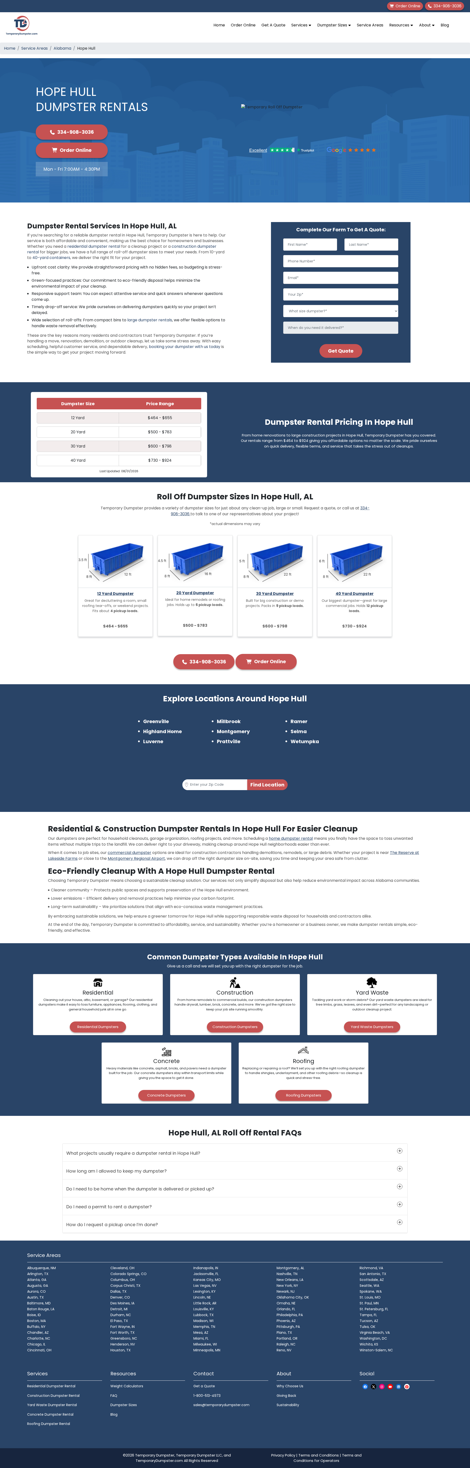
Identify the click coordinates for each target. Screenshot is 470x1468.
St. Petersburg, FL (374, 1309)
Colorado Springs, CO (128, 1273)
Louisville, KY (203, 1309)
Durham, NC (120, 1314)
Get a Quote (204, 1386)
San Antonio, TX (373, 1273)
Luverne (153, 741)
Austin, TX (35, 1297)
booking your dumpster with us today (184, 346)
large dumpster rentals (149, 320)
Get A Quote (273, 25)
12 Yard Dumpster (115, 593)
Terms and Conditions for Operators (328, 1458)
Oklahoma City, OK (293, 1297)
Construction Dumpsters (235, 1026)
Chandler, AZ (38, 1332)
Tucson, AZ (369, 1320)
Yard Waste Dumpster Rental (52, 1404)
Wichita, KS (369, 1344)
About (425, 25)
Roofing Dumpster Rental (48, 1423)
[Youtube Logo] (390, 1386)
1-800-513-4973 (207, 1395)
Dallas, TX (118, 1291)
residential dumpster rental (93, 246)
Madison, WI (203, 1320)
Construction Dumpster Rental (53, 1395)
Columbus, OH (122, 1279)
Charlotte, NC (38, 1338)
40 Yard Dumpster (355, 593)
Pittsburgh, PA (288, 1326)
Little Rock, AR (204, 1303)
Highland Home (162, 731)
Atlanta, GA (36, 1279)
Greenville (156, 721)
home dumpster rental (291, 838)
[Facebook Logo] (365, 1386)
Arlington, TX (37, 1273)
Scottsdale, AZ (372, 1279)
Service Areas (370, 25)
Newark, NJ (285, 1291)
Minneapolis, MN (206, 1350)
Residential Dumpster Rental (51, 1386)
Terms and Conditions (318, 1455)
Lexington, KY (204, 1291)
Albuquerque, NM (41, 1268)
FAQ (113, 1395)
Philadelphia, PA (290, 1314)
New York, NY (287, 1285)
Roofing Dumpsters (303, 1095)
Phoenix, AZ (286, 1320)
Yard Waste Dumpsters (372, 1026)
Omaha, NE (286, 1303)
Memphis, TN (204, 1326)
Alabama (62, 48)
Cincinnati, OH (39, 1350)
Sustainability (288, 1404)
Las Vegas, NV (204, 1285)
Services (299, 25)
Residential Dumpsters (97, 1026)
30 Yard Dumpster (275, 593)
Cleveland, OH (122, 1268)
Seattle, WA (369, 1285)
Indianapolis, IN (205, 1268)
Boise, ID (34, 1314)
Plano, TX (284, 1332)
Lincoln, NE (202, 1297)
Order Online (243, 25)
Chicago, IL (36, 1344)
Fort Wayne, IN (122, 1326)
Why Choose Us (290, 1386)
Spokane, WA (371, 1291)
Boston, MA (36, 1320)
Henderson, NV (122, 1344)
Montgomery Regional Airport (136, 858)
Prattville (228, 741)
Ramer (299, 721)
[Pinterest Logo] (407, 1386)
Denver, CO (120, 1297)
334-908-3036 (75, 132)
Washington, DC (373, 1338)
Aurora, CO (36, 1291)
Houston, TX (120, 1350)
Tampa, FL (368, 1314)
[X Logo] (373, 1386)
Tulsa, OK (367, 1326)
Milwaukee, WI (205, 1344)
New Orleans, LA (290, 1279)
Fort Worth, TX (122, 1332)
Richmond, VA (371, 1268)
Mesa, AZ (200, 1332)
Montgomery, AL (290, 1268)
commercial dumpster (129, 852)
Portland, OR (287, 1338)
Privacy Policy (283, 1455)
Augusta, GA (37, 1285)
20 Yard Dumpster (195, 593)
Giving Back (286, 1395)
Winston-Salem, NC (376, 1350)
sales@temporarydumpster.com (221, 1404)
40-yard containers (51, 257)
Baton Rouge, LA (40, 1309)
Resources (399, 25)
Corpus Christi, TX (125, 1285)
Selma (299, 731)
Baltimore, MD (39, 1303)
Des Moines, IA (122, 1303)
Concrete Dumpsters (166, 1095)
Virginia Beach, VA (375, 1332)
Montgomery (233, 731)
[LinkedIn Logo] (398, 1386)
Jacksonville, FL (206, 1273)
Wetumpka (305, 741)
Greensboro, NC (123, 1338)
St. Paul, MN (369, 1303)
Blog (445, 25)
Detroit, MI (119, 1309)
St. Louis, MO (370, 1297)
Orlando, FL (286, 1309)
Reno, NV (284, 1350)
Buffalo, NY (36, 1326)
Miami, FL (201, 1338)
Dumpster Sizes (332, 25)
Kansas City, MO (207, 1279)
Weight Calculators (126, 1386)
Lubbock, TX (203, 1314)
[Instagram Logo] (382, 1386)
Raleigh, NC (286, 1344)
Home (219, 25)
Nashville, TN (287, 1273)
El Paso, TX (119, 1320)
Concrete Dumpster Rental (50, 1414)
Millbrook (229, 721)
